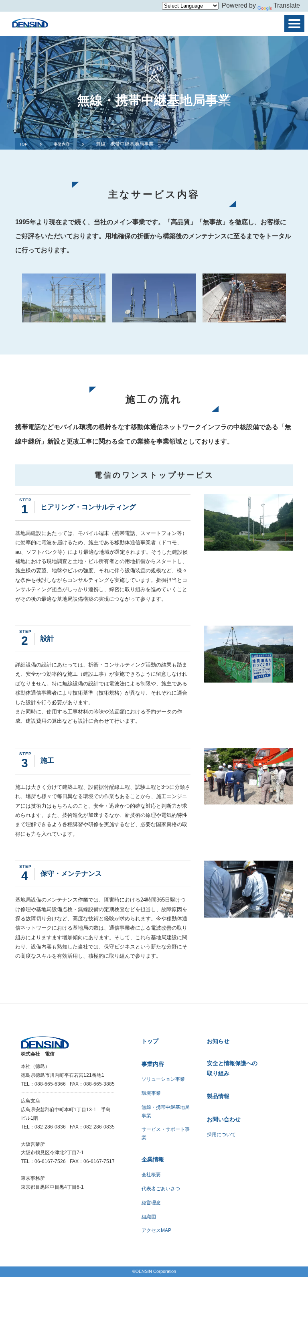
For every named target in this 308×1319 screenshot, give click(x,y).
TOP (23, 144)
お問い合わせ (224, 1119)
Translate (287, 5)
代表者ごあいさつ (161, 1188)
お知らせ (218, 1041)
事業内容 (62, 144)
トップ (150, 1041)
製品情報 (218, 1096)
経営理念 (151, 1203)
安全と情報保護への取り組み (232, 1068)
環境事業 (151, 1093)
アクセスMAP (156, 1230)
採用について (221, 1134)
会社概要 (151, 1174)
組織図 (149, 1217)
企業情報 (153, 1159)
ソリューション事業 (163, 1079)
